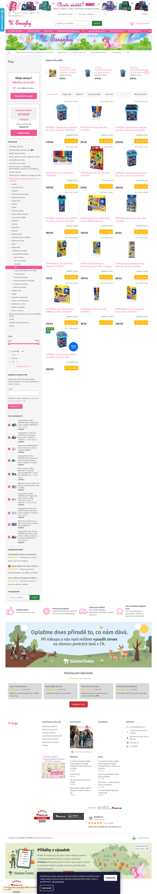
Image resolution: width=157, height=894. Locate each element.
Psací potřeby (19, 257)
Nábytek (15, 231)
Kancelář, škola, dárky (17, 163)
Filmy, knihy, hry (17, 187)
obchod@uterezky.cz (138, 727)
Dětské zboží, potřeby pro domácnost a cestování (24, 180)
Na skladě (17, 351)
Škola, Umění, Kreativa (20, 214)
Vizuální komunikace (21, 284)
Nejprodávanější (94, 94)
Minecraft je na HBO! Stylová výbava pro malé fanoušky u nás (80, 790)
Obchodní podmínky (65, 14)
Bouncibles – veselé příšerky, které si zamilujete (109, 783)
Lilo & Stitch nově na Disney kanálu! (80, 781)
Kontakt (45, 745)
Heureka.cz (16, 227)
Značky (14, 204)
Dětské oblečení (15, 172)
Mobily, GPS (16, 290)
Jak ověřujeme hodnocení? (52, 736)
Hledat (97, 23)
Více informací (58, 881)
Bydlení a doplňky (18, 307)
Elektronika (16, 247)
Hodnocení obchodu (78, 673)
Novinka (16, 358)
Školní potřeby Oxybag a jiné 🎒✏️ (22, 150)
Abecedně (109, 94)
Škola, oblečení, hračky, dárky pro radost (24, 157)
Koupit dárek (24, 133)
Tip (14, 362)
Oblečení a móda (18, 241)
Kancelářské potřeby (17, 160)
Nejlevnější (67, 94)
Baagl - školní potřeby (17, 153)
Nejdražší (79, 94)
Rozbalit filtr (22, 366)
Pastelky (17, 264)
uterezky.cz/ (134, 743)
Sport (14, 244)
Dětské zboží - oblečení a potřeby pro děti (25, 175)
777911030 (134, 746)
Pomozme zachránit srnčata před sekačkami (108, 775)
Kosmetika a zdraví (19, 304)
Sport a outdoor (18, 310)
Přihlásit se (15, 406)
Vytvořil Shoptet (143, 838)
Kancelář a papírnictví (20, 297)
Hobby (14, 294)
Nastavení (46, 888)
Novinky (14, 224)
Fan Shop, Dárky (18, 211)
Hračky (14, 184)
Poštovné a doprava (86, 14)
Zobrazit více (78, 704)
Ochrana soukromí (49, 733)
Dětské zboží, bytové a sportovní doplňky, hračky (25, 315)
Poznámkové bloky (21, 277)
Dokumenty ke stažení (50, 742)
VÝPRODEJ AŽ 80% (16, 147)
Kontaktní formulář (24, 96)
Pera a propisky (20, 261)
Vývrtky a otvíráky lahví (20, 300)
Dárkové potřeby (20, 287)
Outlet (14, 207)
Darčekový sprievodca (20, 194)
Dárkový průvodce (18, 197)
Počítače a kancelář (19, 251)
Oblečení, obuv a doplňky (21, 237)
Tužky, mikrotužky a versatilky (25, 270)
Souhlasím (110, 877)
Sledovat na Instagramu (83, 752)
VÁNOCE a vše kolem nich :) (19, 322)
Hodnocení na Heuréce (50, 739)
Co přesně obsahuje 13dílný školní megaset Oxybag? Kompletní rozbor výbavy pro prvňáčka (81, 765)
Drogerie (15, 191)
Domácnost (16, 201)
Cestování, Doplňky (19, 217)
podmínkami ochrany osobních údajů (23, 399)
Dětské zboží (16, 234)
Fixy (15, 267)
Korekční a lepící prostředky (24, 280)
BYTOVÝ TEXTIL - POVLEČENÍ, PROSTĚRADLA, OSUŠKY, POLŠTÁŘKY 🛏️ (24, 168)
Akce (15, 355)
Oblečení (15, 221)
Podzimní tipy (75, 774)
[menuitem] (15, 31)
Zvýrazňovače (19, 274)
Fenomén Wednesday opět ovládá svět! (108, 791)
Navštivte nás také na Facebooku (139, 737)
